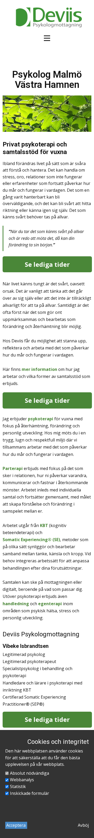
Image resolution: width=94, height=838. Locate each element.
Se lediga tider (47, 264)
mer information (39, 369)
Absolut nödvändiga (29, 773)
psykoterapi (40, 419)
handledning (16, 604)
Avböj (83, 825)
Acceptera (16, 825)
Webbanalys (22, 780)
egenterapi (50, 604)
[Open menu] (47, 38)
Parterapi (13, 468)
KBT (44, 525)
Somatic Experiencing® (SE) (31, 539)
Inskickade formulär (29, 793)
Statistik (18, 786)
